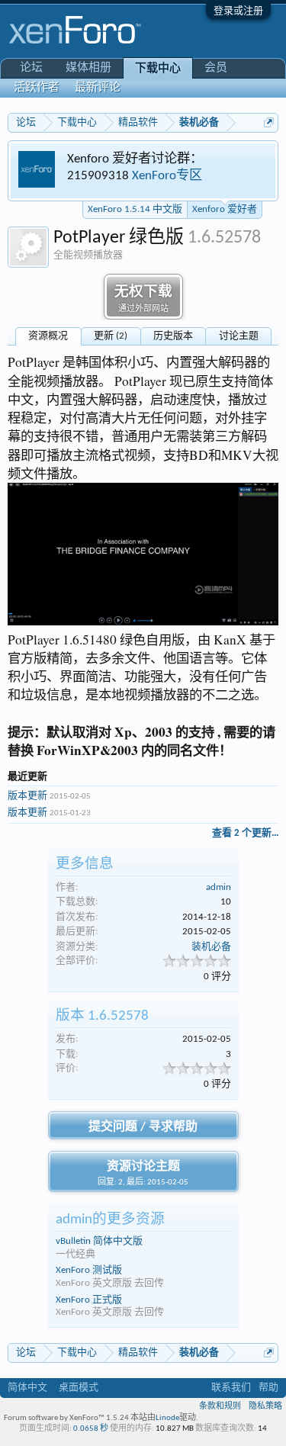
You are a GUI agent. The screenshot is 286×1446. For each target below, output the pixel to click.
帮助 (268, 1388)
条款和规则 (220, 1407)
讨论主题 (239, 336)
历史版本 (173, 336)
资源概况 (48, 336)
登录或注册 (238, 11)
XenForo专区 (167, 175)
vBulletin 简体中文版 (99, 1241)
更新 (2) (110, 336)
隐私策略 (265, 1407)
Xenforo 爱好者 (224, 209)
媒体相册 (88, 68)
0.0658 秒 (90, 1429)
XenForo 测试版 (89, 1270)
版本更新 (27, 796)
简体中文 (27, 1388)
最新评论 (98, 88)
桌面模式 (78, 1388)
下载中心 (158, 69)
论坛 (31, 68)
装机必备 (211, 947)
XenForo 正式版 (89, 1300)
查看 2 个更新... (245, 833)
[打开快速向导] (269, 122)
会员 (215, 68)
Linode (167, 1418)
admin (218, 887)
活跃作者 (36, 88)
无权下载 (143, 299)
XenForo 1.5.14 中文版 (135, 209)
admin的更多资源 (110, 1220)
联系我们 (231, 1388)
